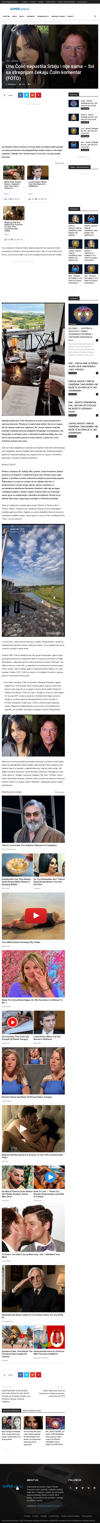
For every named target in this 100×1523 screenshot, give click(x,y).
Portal (70, 340)
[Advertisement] (33, 124)
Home (4, 22)
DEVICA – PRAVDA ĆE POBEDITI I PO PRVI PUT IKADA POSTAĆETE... (90, 255)
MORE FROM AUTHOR (32, 1411)
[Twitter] (76, 1488)
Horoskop (27, 1428)
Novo (14, 16)
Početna (25, 2)
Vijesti (21, 16)
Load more (82, 157)
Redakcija (12, 84)
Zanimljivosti (43, 16)
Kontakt (40, 2)
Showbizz (31, 16)
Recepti (71, 16)
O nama (33, 2)
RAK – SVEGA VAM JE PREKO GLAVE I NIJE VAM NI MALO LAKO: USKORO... (83, 366)
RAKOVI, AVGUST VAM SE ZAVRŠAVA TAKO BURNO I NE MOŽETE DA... (91, 230)
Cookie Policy (50, 2)
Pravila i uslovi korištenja (66, 2)
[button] (95, 16)
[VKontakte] (88, 1488)
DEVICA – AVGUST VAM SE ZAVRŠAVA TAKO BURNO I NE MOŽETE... (75, 230)
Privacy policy (82, 2)
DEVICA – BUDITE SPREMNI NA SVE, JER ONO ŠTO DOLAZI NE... (89, 117)
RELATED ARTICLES (11, 1411)
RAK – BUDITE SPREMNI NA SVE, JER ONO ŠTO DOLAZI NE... (89, 145)
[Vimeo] (82, 1488)
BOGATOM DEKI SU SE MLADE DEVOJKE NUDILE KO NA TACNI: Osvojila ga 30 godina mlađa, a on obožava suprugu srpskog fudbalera (16, 1396)
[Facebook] (70, 1488)
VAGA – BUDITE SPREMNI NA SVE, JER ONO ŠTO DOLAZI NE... (89, 103)
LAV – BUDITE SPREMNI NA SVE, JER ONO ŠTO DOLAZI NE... (89, 131)
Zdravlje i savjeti (58, 16)
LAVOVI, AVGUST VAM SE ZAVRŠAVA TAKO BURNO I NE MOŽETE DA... (75, 255)
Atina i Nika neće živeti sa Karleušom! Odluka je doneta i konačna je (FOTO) (52, 1393)
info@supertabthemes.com (48, 1506)
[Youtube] (94, 1488)
